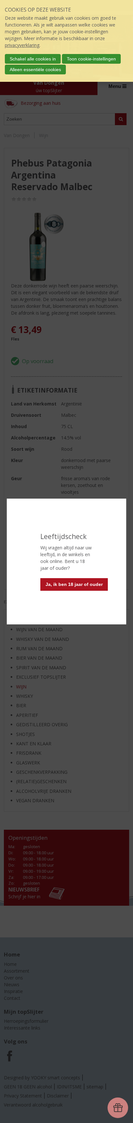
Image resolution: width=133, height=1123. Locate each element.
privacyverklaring (22, 45)
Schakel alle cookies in (33, 58)
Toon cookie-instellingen (91, 58)
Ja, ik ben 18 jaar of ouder (74, 584)
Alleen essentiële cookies (35, 69)
